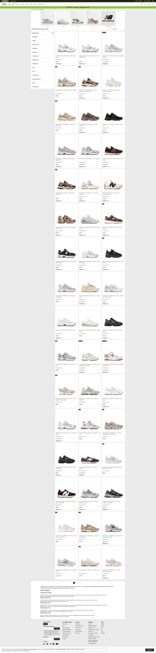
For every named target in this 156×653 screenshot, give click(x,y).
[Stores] (145, 4)
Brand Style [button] (35, 36)
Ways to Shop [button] (35, 86)
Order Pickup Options (67, 633)
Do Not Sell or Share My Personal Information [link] (93, 641)
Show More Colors (59, 59)
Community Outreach (92, 625)
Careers (90, 624)
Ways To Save (78, 629)
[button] (153, 1)
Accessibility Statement (93, 633)
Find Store (57, 639)
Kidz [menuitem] (31, 4)
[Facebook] (54, 644)
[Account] (149, 4)
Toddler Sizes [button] (35, 56)
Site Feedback (65, 636)
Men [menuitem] (27, 4)
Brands (102, 624)
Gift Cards (78, 633)
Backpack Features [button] (37, 79)
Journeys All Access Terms (93, 636)
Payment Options (66, 635)
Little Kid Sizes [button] (36, 59)
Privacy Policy (91, 627)
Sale (102, 631)
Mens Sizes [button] (35, 48)
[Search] (142, 4)
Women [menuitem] (22, 4)
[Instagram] (51, 644)
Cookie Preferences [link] (92, 643)
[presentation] (11, 4)
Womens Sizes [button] (36, 44)
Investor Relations (92, 638)
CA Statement (91, 635)
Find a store (45, 637)
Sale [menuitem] (35, 4)
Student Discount (79, 631)
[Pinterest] (47, 644)
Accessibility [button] (148, 1)
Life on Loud (78, 624)
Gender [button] (34, 40)
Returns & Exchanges (67, 629)
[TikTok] (44, 644)
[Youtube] (57, 644)
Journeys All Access (80, 625)
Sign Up (56, 628)
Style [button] (34, 82)
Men (102, 627)
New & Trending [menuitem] (11, 4)
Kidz (102, 629)
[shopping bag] (152, 4)
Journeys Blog (78, 627)
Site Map (64, 638)
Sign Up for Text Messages (48, 626)
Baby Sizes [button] (35, 52)
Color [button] (34, 67)
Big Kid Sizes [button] (35, 63)
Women (102, 625)
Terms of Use (90, 631)
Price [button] (34, 71)
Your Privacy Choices (94, 629)
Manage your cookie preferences (30, 649)
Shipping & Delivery (66, 631)
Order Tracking (139, 1)
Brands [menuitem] (18, 4)
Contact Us (65, 624)
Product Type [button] (35, 75)
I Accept (149, 650)
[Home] (4, 4)
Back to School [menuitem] (41, 4)
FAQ (63, 625)
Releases (103, 633)
